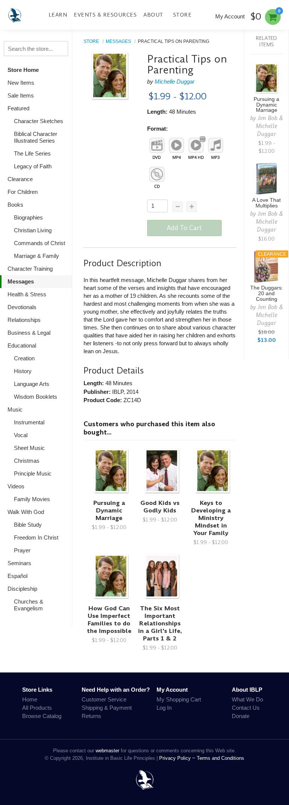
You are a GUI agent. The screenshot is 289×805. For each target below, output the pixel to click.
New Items (21, 82)
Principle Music (33, 473)
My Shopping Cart (179, 699)
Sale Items (21, 95)
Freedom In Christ (36, 537)
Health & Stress (27, 294)
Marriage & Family (36, 256)
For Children (23, 192)
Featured (18, 108)
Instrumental (29, 422)
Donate (240, 716)
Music (15, 409)
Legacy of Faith (33, 166)
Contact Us (246, 707)
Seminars (19, 563)
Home (29, 699)
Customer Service (104, 699)
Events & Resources (105, 14)
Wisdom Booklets (35, 396)
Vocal (20, 435)
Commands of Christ (39, 243)
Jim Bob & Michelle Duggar (269, 126)
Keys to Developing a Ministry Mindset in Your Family (211, 518)
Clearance (20, 179)
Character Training (30, 268)
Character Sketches (38, 121)
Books (15, 204)
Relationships (24, 320)
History (23, 371)
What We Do (247, 699)
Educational (22, 345)
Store (182, 14)
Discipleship (22, 588)
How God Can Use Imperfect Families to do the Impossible (109, 619)
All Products (37, 707)
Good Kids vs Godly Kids (159, 507)
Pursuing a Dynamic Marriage (109, 510)
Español (17, 576)
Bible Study (28, 524)
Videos (16, 486)
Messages (21, 281)
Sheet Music (29, 448)
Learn (58, 14)
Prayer (22, 550)
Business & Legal (29, 332)
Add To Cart (184, 227)
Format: (157, 128)
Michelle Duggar (175, 81)
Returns (91, 716)
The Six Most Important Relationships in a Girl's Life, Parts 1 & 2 (160, 623)
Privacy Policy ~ (178, 758)
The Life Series (32, 153)
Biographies (28, 217)
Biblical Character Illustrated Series (35, 137)
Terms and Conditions (220, 758)
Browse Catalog (41, 716)
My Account (230, 16)
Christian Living (33, 230)
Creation (24, 358)
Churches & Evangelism (28, 604)
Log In (164, 707)
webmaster (107, 750)
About (153, 14)
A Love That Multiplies (266, 203)
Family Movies (32, 499)
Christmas (27, 460)
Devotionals (22, 307)
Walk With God (26, 512)
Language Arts (31, 384)
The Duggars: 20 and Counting (266, 293)
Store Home (23, 70)
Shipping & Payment (107, 707)
